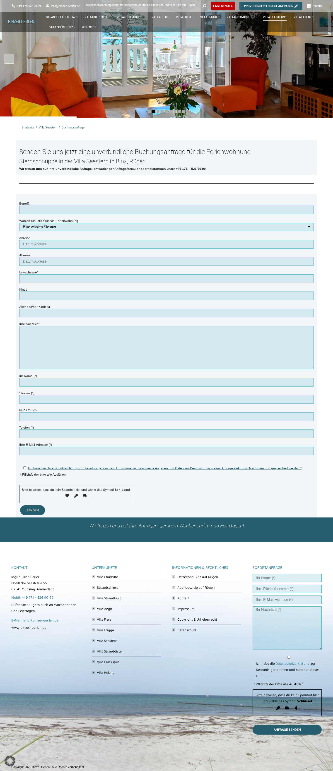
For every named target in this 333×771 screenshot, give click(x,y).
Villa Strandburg (109, 598)
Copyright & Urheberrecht (197, 619)
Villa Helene (105, 672)
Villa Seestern (107, 641)
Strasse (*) (26, 393)
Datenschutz (186, 630)
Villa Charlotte (107, 577)
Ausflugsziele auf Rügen (196, 587)
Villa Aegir (104, 609)
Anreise (24, 238)
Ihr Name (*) (28, 376)
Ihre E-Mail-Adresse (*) (35, 444)
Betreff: (24, 203)
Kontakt (183, 598)
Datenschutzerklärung (293, 663)
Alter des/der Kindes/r (34, 306)
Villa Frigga (105, 630)
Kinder (24, 289)
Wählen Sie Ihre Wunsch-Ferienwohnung (48, 221)
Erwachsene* (28, 272)
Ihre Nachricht (29, 324)
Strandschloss (107, 587)
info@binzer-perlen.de (65, 6)
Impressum (185, 609)
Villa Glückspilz (108, 662)
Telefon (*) (26, 427)
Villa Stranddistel (109, 651)
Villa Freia (104, 619)
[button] (10, 761)
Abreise (24, 255)
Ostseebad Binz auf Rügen (197, 577)
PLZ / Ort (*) (28, 410)
